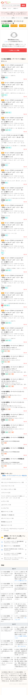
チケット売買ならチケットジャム (5, 2)
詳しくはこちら (22, 646)
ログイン (9, 8)
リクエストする (14, 26)
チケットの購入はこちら (21, 580)
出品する (5, 25)
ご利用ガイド (15, 8)
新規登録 (4, 8)
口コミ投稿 (23, 25)
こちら (6, 41)
